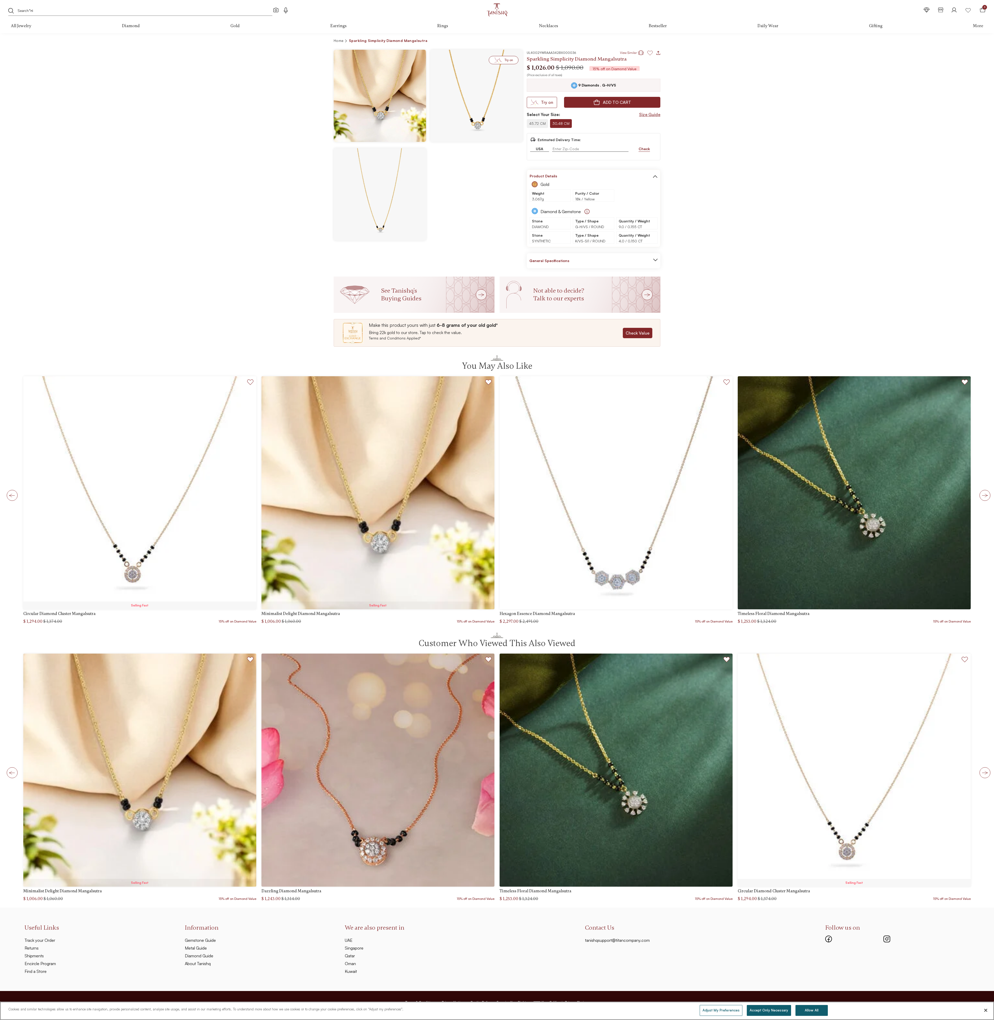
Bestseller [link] (658, 25)
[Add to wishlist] (250, 382)
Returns (32, 948)
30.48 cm (560, 123)
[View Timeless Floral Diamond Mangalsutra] (854, 492)
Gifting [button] (875, 25)
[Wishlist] (968, 10)
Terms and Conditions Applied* (395, 338)
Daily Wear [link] (767, 25)
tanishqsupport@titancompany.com (617, 940)
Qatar (350, 955)
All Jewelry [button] (21, 25)
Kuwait (351, 971)
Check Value (637, 333)
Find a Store (36, 971)
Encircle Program (40, 963)
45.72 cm (537, 123)
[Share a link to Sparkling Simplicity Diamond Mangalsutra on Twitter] (636, 41)
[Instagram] (886, 938)
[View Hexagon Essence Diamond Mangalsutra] (616, 492)
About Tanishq (198, 963)
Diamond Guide (199, 955)
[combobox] (128, 10)
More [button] (978, 25)
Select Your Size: (543, 114)
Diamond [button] (131, 25)
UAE (349, 940)
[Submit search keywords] (11, 10)
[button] (645, 41)
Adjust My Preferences (721, 1010)
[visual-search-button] (276, 9)
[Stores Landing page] (940, 10)
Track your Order (40, 940)
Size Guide (649, 114)
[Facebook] (828, 938)
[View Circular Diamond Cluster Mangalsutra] (139, 492)
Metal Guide (196, 948)
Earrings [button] (338, 25)
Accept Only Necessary (769, 1010)
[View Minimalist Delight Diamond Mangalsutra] (377, 492)
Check (644, 149)
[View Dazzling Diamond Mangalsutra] (377, 770)
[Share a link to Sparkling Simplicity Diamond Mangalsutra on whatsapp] (654, 41)
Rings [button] (442, 25)
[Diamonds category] (927, 10)
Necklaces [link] (548, 25)
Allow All (811, 1010)
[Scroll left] (10, 495)
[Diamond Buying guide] (587, 211)
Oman (350, 963)
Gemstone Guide (200, 940)
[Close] (985, 1010)
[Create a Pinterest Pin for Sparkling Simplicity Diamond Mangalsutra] (628, 41)
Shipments (34, 955)
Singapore (354, 948)
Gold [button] (235, 25)
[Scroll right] (983, 495)
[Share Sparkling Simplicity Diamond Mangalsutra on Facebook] (619, 41)
